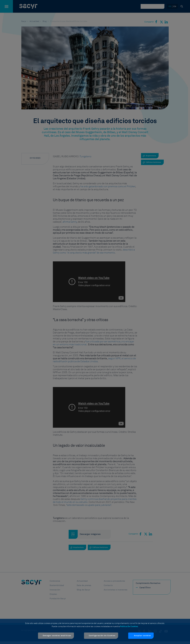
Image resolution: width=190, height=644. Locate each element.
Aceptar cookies (142, 636)
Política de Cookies (129, 626)
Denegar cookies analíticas (57, 636)
